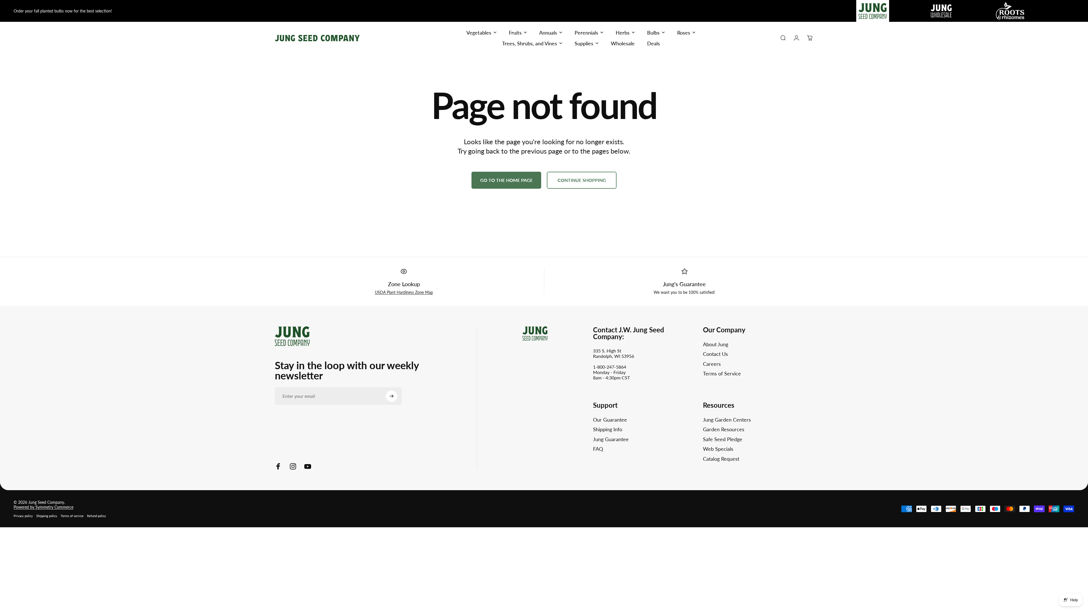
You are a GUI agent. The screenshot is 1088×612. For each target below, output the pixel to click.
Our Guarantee (610, 419)
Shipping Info (607, 429)
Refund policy (96, 516)
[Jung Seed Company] (292, 335)
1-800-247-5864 (609, 366)
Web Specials (718, 449)
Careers (712, 364)
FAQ (598, 449)
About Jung (715, 344)
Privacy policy (23, 516)
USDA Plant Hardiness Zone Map (404, 292)
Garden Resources (723, 429)
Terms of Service (722, 373)
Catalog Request (721, 459)
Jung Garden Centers (727, 419)
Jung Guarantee (611, 439)
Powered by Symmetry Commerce (43, 507)
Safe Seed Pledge (722, 439)
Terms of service (72, 516)
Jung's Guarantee (684, 283)
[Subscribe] (391, 396)
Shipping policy (46, 516)
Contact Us (715, 354)
